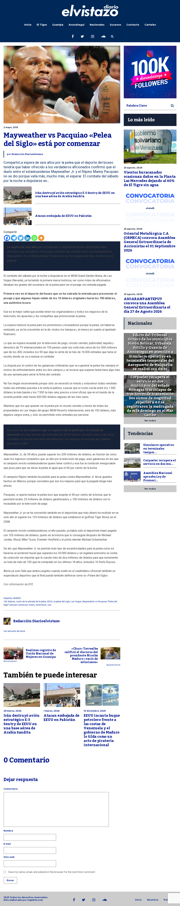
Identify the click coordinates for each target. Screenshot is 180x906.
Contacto (132, 24)
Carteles (150, 24)
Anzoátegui (76, 24)
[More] (41, 238)
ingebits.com (35, 900)
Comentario (11, 789)
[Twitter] (21, 238)
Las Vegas (76, 601)
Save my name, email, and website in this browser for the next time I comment (51, 872)
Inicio (27, 24)
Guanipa (57, 24)
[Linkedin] (27, 238)
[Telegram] (14, 238)
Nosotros (152, 900)
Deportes (8, 598)
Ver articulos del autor (14, 631)
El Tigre (42, 24)
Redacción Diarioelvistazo (27, 154)
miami (32, 605)
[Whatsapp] (34, 238)
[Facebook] (7, 238)
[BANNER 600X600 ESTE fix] (150, 72)
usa (49, 605)
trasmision (41, 605)
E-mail (7, 844)
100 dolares (9, 601)
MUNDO (17, 598)
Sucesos (115, 24)
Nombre (8, 830)
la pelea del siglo (62, 601)
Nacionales (97, 24)
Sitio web (9, 857)
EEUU (50, 601)
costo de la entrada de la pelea (31, 601)
